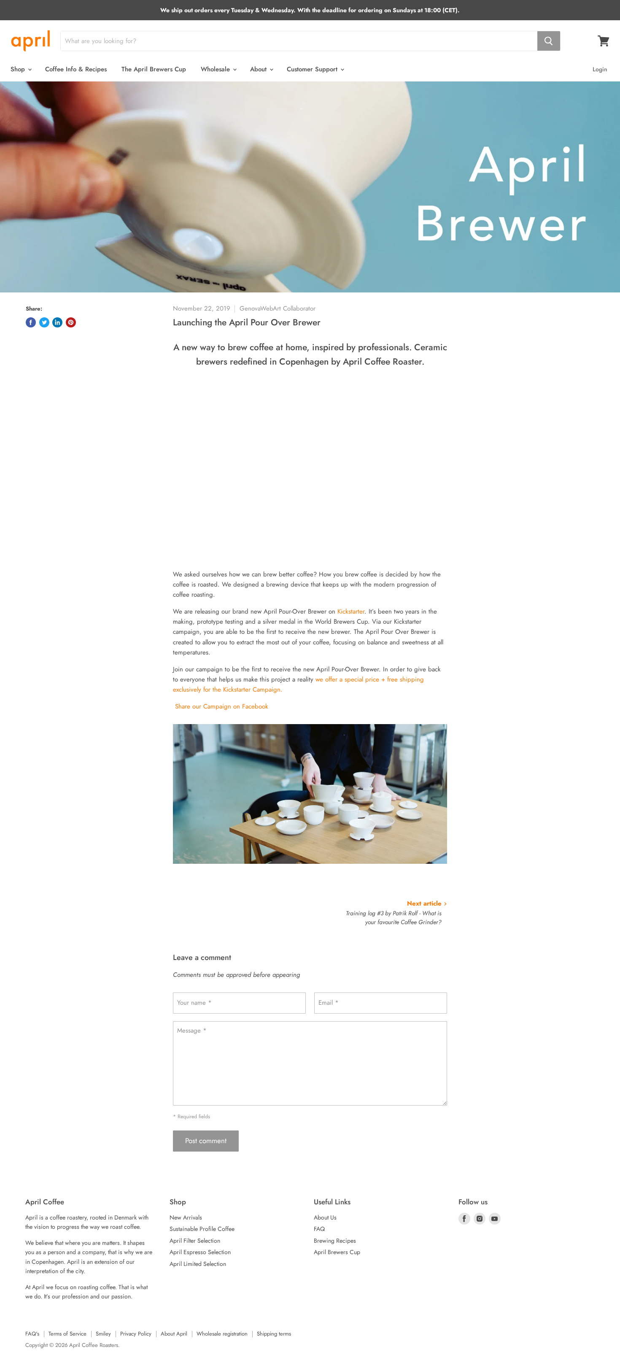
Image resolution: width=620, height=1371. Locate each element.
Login (600, 69)
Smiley (103, 1334)
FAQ (319, 1229)
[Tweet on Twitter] (44, 322)
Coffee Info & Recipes (76, 69)
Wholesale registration (222, 1334)
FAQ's (32, 1334)
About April (174, 1334)
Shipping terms (274, 1334)
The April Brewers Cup (153, 69)
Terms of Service (67, 1334)
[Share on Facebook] (31, 322)
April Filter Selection (195, 1240)
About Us (325, 1217)
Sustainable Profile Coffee (202, 1229)
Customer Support (313, 69)
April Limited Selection (198, 1264)
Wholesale (216, 69)
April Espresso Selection (200, 1252)
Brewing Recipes (335, 1240)
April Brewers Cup (337, 1252)
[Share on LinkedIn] (57, 322)
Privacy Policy (135, 1334)
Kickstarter (350, 611)
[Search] (548, 41)
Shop (19, 69)
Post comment (205, 1141)
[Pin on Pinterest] (71, 322)
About (259, 69)
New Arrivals (186, 1217)
